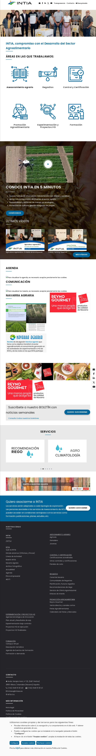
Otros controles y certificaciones (63, 561)
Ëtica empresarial (13, 576)
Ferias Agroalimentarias (59, 608)
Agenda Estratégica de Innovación (20, 617)
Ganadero (54, 540)
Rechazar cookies (44, 743)
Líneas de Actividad (14, 556)
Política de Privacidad (14, 711)
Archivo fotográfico (14, 566)
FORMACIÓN (11, 641)
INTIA (9, 541)
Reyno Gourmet (56, 602)
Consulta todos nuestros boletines (23, 418)
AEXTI (8, 579)
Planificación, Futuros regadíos (62, 584)
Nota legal (10, 707)
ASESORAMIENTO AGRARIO (60, 534)
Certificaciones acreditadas (61, 557)
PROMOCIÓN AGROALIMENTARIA (62, 599)
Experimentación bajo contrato (18, 623)
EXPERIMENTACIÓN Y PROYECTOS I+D (20, 614)
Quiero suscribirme (77, 412)
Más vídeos (81, 255)
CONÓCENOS (15, 213)
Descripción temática (15, 647)
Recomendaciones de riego (61, 587)
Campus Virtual (12, 644)
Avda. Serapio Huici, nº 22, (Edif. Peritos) (24, 681)
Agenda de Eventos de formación (19, 650)
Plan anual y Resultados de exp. (18, 620)
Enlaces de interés (57, 594)
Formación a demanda (15, 653)
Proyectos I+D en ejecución (17, 627)
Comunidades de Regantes (61, 580)
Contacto (70, 3)
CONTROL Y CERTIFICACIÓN (61, 555)
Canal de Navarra (57, 577)
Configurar (14, 743)
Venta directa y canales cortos (62, 605)
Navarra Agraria (12, 563)
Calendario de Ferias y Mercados (63, 612)
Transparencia (59, 3)
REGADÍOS (54, 574)
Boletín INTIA (11, 559)
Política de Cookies (13, 714)
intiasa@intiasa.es (15, 691)
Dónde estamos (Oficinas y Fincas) (20, 553)
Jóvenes (53, 544)
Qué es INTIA (11, 550)
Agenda (9, 573)
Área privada (82, 3)
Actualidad (10, 569)
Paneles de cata (56, 564)
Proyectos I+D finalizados (16, 630)
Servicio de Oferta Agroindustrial (63, 590)
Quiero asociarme (78, 508)
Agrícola (53, 537)
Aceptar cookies (28, 743)
